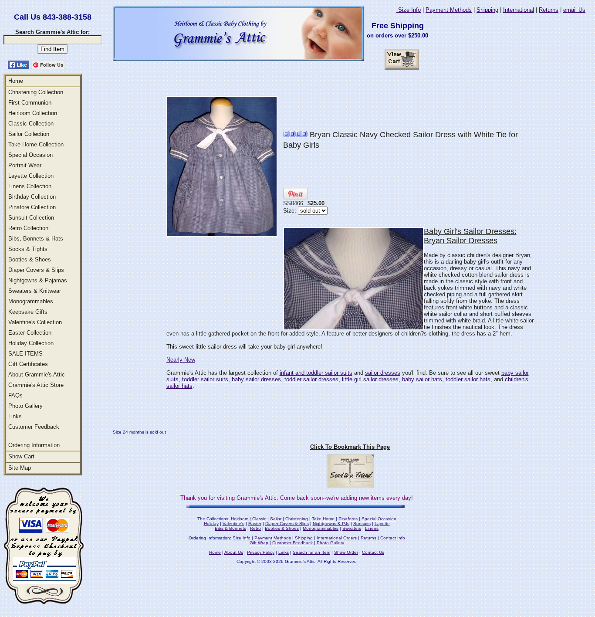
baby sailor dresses (256, 379)
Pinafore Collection (32, 207)
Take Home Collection (36, 144)
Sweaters (351, 528)
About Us (233, 552)
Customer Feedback (33, 427)
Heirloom (239, 518)
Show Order (346, 552)
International (518, 10)
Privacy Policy (260, 552)
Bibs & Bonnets (230, 528)
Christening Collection (35, 92)
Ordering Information (34, 445)
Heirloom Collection (32, 113)
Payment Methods (449, 10)
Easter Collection (29, 332)
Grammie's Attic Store (36, 385)
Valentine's (233, 523)
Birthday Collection (32, 196)
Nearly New (180, 359)
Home (15, 81)
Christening (296, 518)
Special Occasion (30, 155)
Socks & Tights (27, 249)
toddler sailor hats (468, 379)
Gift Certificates (28, 364)
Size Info (408, 10)
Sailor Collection (28, 134)
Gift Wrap (259, 542)
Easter (254, 523)
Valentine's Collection (35, 322)
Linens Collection (29, 186)
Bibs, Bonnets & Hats (35, 238)
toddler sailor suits (205, 379)
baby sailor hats (422, 379)
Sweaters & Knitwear (34, 291)
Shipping (487, 10)
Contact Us (373, 552)
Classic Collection (31, 123)
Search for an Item (311, 552)
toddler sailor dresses (311, 379)
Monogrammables (30, 301)
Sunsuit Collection (31, 217)
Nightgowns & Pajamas (37, 280)
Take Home (323, 518)
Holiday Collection (31, 343)
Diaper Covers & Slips (36, 270)
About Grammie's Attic (36, 374)
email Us (574, 10)
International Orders (337, 538)
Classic (259, 518)
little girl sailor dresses (370, 379)
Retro (255, 528)
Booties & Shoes (29, 259)
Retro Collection (28, 228)
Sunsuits (362, 523)
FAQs (15, 395)
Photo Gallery (25, 406)
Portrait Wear (24, 165)
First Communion (29, 102)
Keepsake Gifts (27, 311)
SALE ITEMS (25, 353)
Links (15, 416)
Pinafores (348, 518)
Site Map (19, 467)
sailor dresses (382, 373)
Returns (548, 10)
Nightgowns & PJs (331, 523)
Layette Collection (31, 176)
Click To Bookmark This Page (350, 447)
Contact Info (392, 538)
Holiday (211, 523)
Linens (372, 528)
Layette (382, 523)
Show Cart (21, 456)
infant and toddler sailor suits (316, 373)
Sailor (275, 518)
